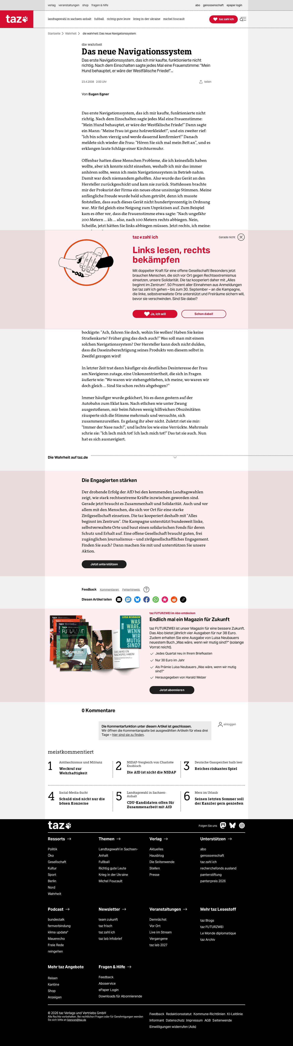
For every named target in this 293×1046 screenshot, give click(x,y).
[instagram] (242, 827)
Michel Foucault (110, 881)
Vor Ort (154, 926)
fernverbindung (59, 926)
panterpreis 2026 (213, 881)
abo (203, 849)
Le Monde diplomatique (218, 933)
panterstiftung (211, 875)
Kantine (53, 984)
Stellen (154, 868)
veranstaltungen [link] (69, 5)
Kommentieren (109, 589)
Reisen (53, 978)
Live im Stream (160, 932)
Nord (51, 887)
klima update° (58, 932)
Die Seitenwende (161, 862)
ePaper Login (109, 990)
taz (60, 826)
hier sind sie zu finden (128, 735)
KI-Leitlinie (235, 1014)
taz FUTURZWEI (211, 927)
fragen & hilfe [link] (99, 5)
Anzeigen (55, 997)
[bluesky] (232, 827)
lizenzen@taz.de (76, 1019)
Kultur (52, 868)
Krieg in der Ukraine (113, 875)
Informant (157, 1020)
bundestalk (56, 919)
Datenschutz (175, 1020)
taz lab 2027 (158, 945)
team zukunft (108, 919)
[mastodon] (223, 827)
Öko (51, 855)
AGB (208, 1020)
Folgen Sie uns (208, 826)
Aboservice (107, 983)
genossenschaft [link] (213, 5)
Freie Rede (56, 945)
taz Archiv (207, 940)
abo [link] (197, 5)
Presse (154, 875)
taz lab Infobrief (110, 939)
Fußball (104, 862)
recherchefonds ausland (218, 868)
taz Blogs (207, 920)
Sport (52, 875)
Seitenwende (222, 1020)
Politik (52, 849)
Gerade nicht (227, 237)
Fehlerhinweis (131, 589)
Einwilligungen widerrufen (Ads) (172, 1027)
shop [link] (85, 5)
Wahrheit (71, 33)
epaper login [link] (234, 5)
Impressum (195, 1020)
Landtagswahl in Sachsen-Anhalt (118, 852)
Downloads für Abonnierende (120, 996)
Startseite (54, 33)
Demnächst (157, 919)
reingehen (55, 951)
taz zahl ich (208, 862)
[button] (243, 19)
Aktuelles (156, 849)
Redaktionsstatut (179, 1014)
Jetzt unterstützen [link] (104, 564)
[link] (70, 19)
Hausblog (156, 855)
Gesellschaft (57, 862)
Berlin (52, 881)
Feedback (106, 977)
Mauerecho (56, 939)
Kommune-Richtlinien (210, 1014)
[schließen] (241, 237)
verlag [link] (52, 5)
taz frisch (105, 926)
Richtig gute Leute (112, 868)
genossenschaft (212, 855)
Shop (52, 991)
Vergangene (158, 939)
